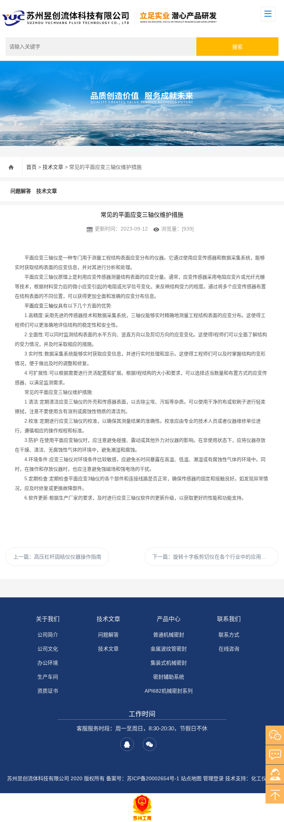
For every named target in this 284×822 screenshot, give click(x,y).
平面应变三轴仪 (41, 305)
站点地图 (191, 778)
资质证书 (47, 691)
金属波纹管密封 (169, 649)
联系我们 (229, 619)
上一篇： (57, 557)
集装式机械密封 (169, 663)
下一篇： (211, 557)
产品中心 (168, 619)
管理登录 (213, 778)
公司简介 (47, 635)
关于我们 (48, 619)
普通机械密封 (168, 635)
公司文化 (47, 649)
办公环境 (47, 663)
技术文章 (53, 167)
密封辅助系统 (168, 677)
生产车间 (47, 677)
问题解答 (20, 191)
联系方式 (229, 635)
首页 (31, 167)
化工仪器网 (264, 778)
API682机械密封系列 (169, 691)
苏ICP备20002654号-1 (153, 778)
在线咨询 (229, 649)
